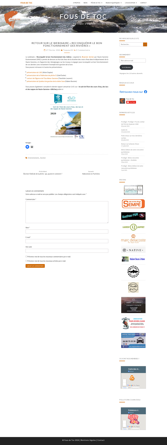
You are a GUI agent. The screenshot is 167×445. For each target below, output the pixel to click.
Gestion (43, 158)
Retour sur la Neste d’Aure (130, 144)
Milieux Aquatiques (113, 3)
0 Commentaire (83, 50)
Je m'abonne (126, 67)
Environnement (33, 158)
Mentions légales (88, 440)
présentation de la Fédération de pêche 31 (42, 75)
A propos (76, 3)
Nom (28, 227)
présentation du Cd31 (34, 72)
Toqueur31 (68, 50)
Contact (143, 3)
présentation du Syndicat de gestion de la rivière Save (46, 81)
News (85, 3)
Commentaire (31, 199)
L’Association (130, 3)
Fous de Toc (26, 2)
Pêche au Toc (96, 3)
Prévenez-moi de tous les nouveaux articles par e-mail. (46, 261)
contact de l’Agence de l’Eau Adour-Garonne (42, 78)
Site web (29, 247)
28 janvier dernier (88, 57)
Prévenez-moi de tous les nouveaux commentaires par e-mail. (49, 257)
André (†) (124, 130)
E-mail (28, 237)
